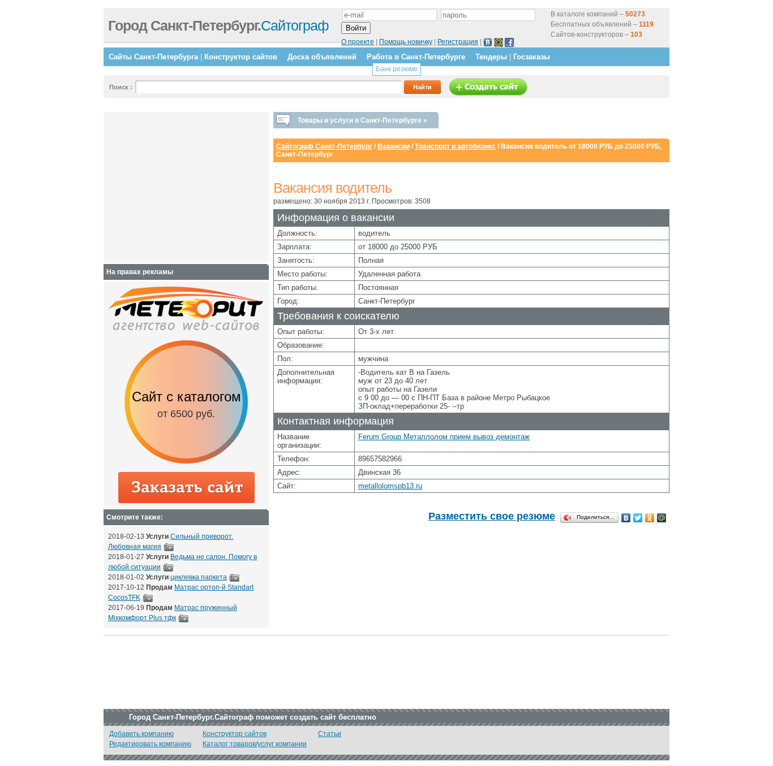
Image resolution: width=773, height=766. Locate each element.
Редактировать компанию (150, 744)
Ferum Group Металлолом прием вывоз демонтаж (444, 436)
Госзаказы (531, 57)
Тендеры (491, 57)
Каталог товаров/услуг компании (255, 744)
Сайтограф (218, 25)
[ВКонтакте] (626, 517)
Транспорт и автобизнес (455, 146)
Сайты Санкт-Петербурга (153, 57)
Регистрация (457, 42)
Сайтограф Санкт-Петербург (324, 146)
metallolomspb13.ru (390, 486)
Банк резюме (397, 69)
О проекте (357, 42)
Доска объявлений (322, 57)
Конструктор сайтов (240, 57)
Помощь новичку (405, 42)
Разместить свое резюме (491, 516)
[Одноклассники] (650, 517)
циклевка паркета (198, 577)
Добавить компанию (141, 734)
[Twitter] (638, 517)
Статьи (329, 734)
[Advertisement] (179, 187)
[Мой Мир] (662, 517)
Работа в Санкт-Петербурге (416, 57)
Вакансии (393, 146)
